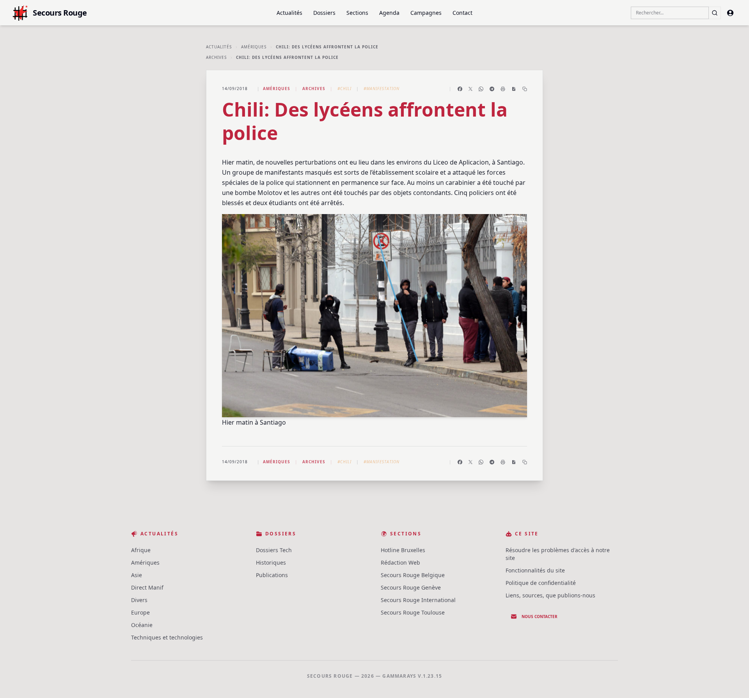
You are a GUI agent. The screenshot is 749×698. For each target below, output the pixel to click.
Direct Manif (147, 587)
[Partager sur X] (470, 89)
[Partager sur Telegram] (492, 89)
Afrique (141, 550)
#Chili (344, 88)
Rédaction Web (400, 562)
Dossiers (324, 12)
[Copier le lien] (524, 89)
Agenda (389, 12)
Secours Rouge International (418, 600)
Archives (216, 57)
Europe (140, 612)
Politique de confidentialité (541, 582)
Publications (272, 575)
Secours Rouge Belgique (413, 575)
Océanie (142, 625)
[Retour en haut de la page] (732, 681)
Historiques (271, 562)
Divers (139, 600)
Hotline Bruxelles (403, 550)
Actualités (289, 12)
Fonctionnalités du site (535, 570)
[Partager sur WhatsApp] (481, 89)
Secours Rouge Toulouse (413, 612)
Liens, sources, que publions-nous (550, 595)
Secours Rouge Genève (411, 587)
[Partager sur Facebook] (460, 89)
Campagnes (426, 12)
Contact (462, 12)
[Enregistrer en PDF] (513, 89)
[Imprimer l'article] (503, 89)
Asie (136, 575)
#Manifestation (381, 88)
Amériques (253, 47)
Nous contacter (539, 616)
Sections (357, 12)
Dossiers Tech (274, 550)
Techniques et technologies (167, 637)
